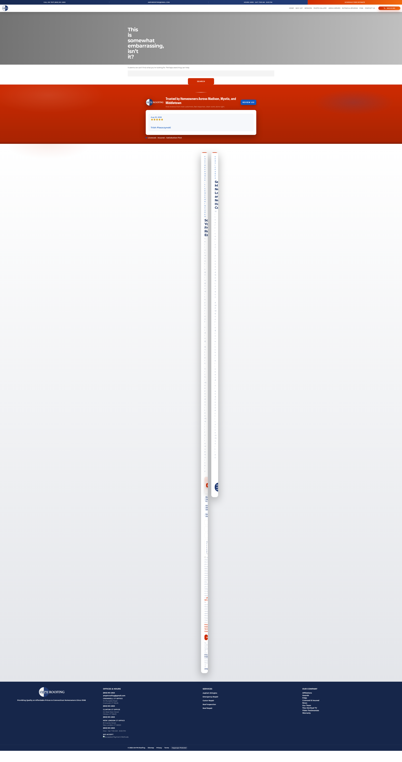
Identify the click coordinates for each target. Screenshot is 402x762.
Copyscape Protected (179, 748)
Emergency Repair (210, 697)
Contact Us (370, 8)
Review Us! (248, 102)
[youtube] (64, 705)
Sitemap (151, 748)
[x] (59, 705)
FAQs (304, 698)
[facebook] (38, 705)
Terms (166, 748)
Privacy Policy (207, 656)
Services (308, 8)
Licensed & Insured (310, 700)
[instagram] (53, 705)
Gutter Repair (208, 700)
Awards (305, 695)
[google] (43, 705)
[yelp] (48, 705)
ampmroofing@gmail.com (159, 2)
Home (291, 8)
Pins (361, 8)
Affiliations (307, 693)
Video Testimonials (310, 710)
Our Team (306, 705)
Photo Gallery (320, 8)
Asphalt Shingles (210, 693)
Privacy (159, 748)
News (304, 703)
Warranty (306, 713)
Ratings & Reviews (350, 8)
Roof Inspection (209, 704)
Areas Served (334, 8)
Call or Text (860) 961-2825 (55, 2)
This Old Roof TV (309, 708)
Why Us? (299, 8)
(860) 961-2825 (391, 8)
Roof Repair (207, 708)
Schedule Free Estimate (355, 2)
